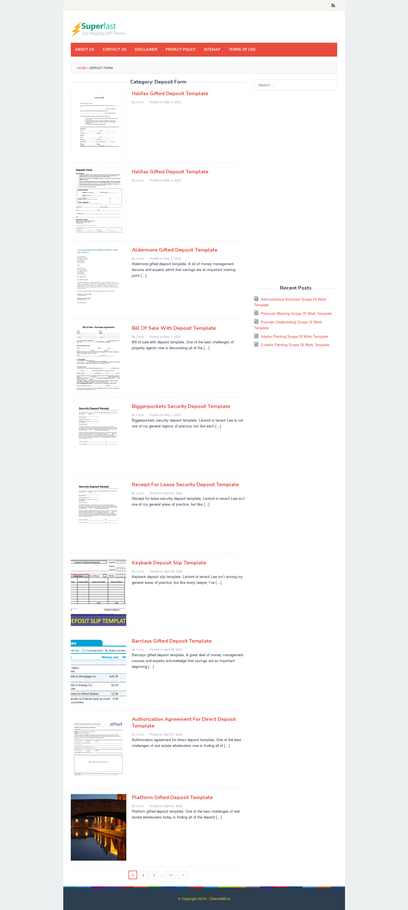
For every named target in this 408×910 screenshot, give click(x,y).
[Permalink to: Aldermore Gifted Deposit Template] (98, 279)
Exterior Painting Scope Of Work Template (295, 344)
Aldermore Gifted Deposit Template (175, 250)
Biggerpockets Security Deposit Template (181, 406)
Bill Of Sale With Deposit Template (174, 328)
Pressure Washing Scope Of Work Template (296, 313)
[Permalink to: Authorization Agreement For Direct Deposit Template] (98, 748)
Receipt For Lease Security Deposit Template (185, 484)
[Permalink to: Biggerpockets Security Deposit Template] (98, 435)
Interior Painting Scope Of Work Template (294, 336)
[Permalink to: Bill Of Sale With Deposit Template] (98, 357)
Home (81, 67)
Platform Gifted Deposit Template (172, 797)
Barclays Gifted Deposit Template (172, 641)
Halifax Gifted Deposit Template (170, 93)
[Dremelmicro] (98, 28)
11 (171, 875)
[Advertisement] (295, 191)
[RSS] (333, 5)
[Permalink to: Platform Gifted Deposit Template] (98, 827)
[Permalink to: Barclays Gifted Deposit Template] (98, 670)
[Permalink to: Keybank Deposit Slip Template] (98, 592)
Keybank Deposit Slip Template (169, 562)
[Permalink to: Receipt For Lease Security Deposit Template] (98, 514)
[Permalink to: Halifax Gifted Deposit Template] (98, 123)
